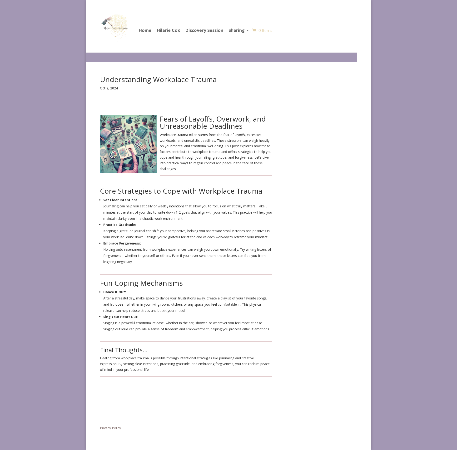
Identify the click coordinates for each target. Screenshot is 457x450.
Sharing (236, 30)
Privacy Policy (110, 428)
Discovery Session (204, 30)
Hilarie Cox (168, 30)
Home (145, 30)
